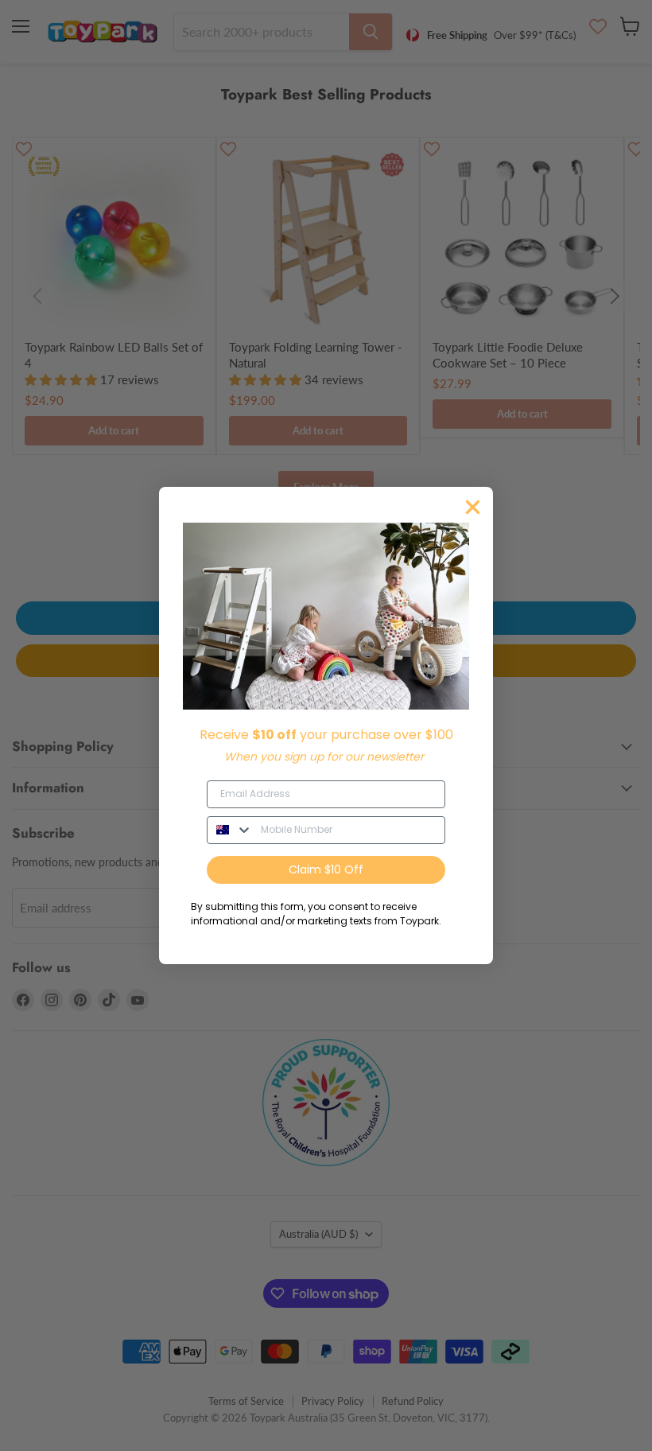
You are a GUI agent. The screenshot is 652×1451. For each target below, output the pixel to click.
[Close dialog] (473, 507)
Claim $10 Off (326, 869)
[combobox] (230, 830)
